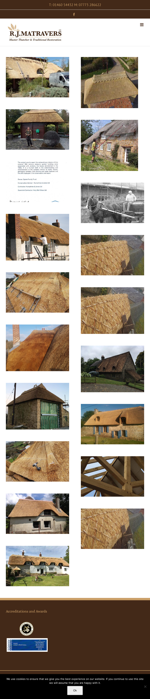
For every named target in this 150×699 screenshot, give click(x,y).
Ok (75, 690)
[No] (145, 686)
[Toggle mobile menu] (142, 25)
